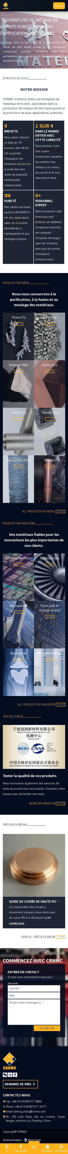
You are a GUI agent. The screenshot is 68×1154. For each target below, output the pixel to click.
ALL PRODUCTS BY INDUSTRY (36, 704)
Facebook (20, 1150)
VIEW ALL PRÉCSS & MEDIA (38, 937)
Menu (59, 6)
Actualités (61, 1150)
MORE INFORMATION (42, 803)
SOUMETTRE (47, 1028)
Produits (47, 1150)
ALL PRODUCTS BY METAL (38, 511)
